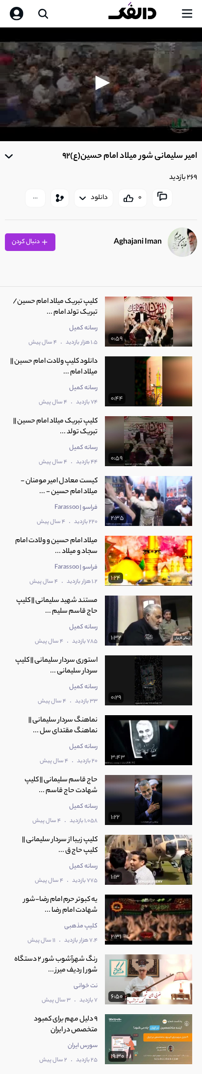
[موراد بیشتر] (35, 198)
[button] (101, 83)
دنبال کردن (26, 242)
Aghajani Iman (138, 242)
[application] (101, 84)
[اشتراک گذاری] (59, 198)
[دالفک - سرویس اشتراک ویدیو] (140, 13)
